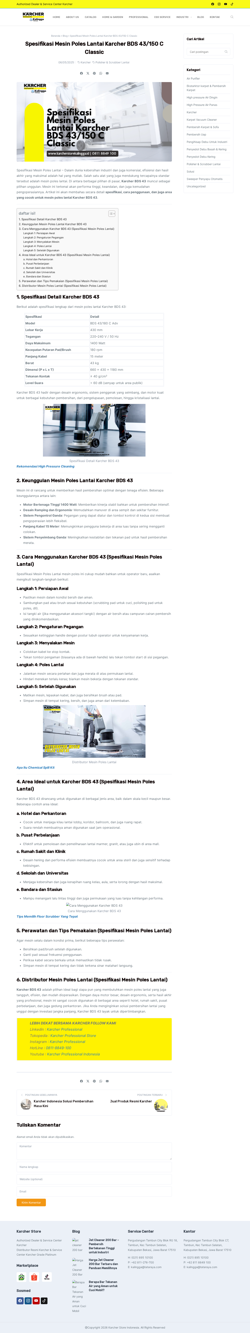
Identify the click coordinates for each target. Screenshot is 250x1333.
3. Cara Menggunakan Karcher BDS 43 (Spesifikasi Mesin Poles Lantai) (66, 228)
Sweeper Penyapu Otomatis (204, 179)
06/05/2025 (66, 62)
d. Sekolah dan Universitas (39, 272)
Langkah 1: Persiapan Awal (39, 233)
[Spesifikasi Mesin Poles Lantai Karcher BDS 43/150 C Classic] (107, 73)
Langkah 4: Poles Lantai (37, 246)
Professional (138, 17)
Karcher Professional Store (73, 1035)
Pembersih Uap (196, 134)
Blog (200, 17)
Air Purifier (193, 78)
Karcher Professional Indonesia (73, 1054)
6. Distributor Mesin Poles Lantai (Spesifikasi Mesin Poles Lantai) (62, 285)
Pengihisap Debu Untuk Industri (207, 141)
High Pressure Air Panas (202, 104)
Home (56, 17)
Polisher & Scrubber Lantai (112, 62)
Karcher (86, 62)
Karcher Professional (64, 1029)
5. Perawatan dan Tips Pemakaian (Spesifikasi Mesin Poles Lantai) (63, 281)
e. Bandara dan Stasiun (37, 276)
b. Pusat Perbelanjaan (36, 263)
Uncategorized (196, 186)
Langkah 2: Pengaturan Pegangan (43, 237)
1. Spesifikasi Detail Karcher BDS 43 (43, 219)
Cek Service (162, 17)
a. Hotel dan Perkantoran (38, 259)
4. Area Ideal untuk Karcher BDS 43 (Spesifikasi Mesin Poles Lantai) (64, 255)
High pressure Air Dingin (202, 97)
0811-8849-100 (58, 1048)
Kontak (215, 17)
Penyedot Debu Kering (201, 156)
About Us (72, 17)
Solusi (190, 171)
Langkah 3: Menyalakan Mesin (41, 241)
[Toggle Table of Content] (109, 213)
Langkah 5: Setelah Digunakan (41, 250)
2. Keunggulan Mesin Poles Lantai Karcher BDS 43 (53, 224)
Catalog (90, 17)
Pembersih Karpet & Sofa (203, 127)
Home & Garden (112, 17)
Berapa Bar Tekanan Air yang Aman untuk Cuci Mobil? (103, 1286)
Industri (182, 17)
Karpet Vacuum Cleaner (202, 119)
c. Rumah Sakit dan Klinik (38, 267)
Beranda (55, 35)
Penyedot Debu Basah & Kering (207, 149)
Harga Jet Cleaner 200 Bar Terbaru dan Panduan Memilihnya (103, 1264)
